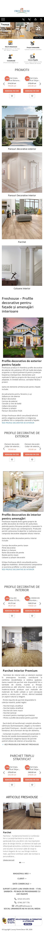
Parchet (7, 832)
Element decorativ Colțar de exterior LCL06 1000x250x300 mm (12, 445)
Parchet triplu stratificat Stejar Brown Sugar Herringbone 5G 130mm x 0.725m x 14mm (32, 79)
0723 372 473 (23, 899)
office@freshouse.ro (23, 906)
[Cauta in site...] (41, 19)
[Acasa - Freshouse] (22, 11)
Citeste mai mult (8, 860)
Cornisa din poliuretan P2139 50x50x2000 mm (12, 599)
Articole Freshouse (22, 797)
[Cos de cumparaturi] (35, 19)
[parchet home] (22, 30)
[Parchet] (22, 219)
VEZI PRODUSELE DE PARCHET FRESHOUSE (21, 744)
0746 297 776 (23, 902)
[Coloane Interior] (22, 265)
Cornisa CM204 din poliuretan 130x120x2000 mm (32, 599)
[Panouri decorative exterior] (22, 126)
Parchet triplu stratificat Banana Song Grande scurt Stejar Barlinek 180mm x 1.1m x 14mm (12, 79)
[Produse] (3, 20)
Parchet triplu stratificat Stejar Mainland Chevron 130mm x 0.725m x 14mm (32, 768)
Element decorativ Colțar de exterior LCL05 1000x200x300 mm (32, 445)
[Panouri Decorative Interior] (22, 172)
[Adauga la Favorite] (12, 96)
